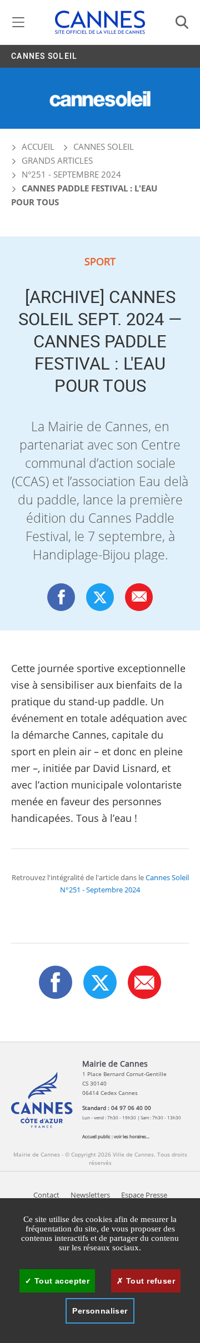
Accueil (36, 146)
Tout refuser (149, 1280)
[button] (139, 596)
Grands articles (57, 160)
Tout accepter (60, 1280)
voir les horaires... (131, 1136)
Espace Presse (144, 1195)
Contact (46, 1195)
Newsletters (90, 1195)
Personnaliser (99, 1310)
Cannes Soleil (44, 56)
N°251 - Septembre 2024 (71, 174)
